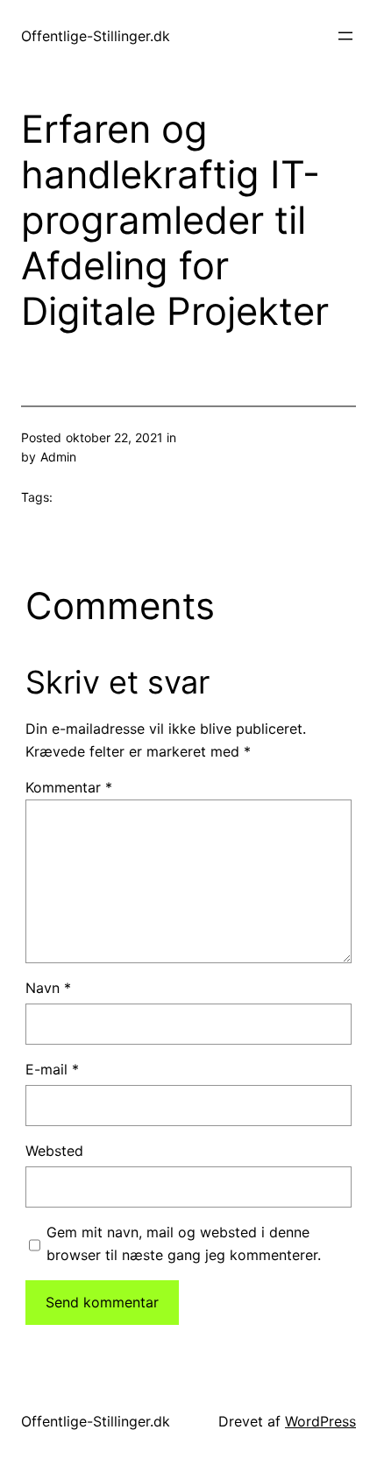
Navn (48, 988)
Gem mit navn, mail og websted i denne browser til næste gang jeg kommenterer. (183, 1243)
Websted (54, 1150)
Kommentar (68, 787)
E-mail (52, 1069)
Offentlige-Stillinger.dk (95, 36)
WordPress (320, 1421)
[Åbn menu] (345, 35)
